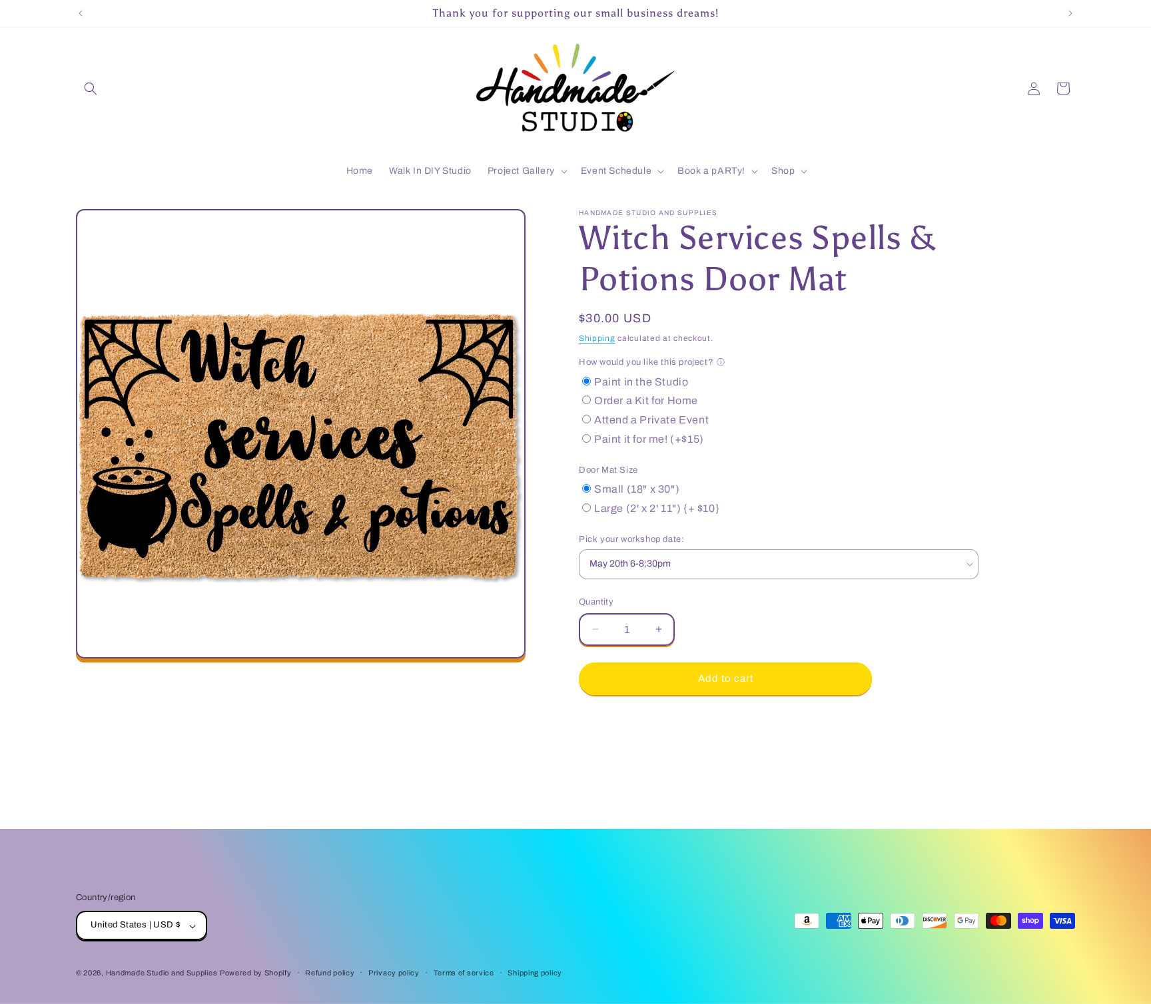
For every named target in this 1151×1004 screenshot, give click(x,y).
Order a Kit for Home (646, 400)
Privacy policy (394, 973)
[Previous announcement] (80, 13)
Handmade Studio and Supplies (162, 973)
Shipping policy (535, 973)
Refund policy (329, 973)
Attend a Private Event (651, 419)
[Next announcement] (1070, 13)
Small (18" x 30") (636, 489)
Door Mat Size (608, 470)
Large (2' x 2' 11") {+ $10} (656, 508)
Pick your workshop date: (631, 539)
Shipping (597, 338)
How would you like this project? (646, 362)
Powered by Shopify (256, 973)
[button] (90, 88)
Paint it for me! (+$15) (649, 439)
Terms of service (464, 973)
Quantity (596, 602)
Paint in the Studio (641, 381)
